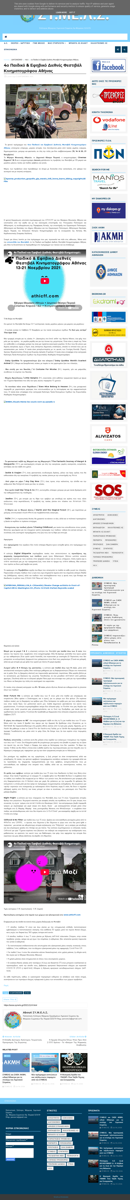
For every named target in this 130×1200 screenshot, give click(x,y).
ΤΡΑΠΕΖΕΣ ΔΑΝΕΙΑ (101, 561)
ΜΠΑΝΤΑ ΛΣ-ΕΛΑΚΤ (78, 43)
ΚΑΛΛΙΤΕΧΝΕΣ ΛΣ (99, 43)
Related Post (10, 1050)
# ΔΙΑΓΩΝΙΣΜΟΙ (16, 993)
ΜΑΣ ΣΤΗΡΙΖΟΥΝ (56, 43)
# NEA (27, 993)
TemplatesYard (61, 1197)
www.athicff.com (72, 915)
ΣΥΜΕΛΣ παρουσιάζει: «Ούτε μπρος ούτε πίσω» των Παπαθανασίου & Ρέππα (109, 640)
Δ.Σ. (6, 43)
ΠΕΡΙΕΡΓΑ (97, 540)
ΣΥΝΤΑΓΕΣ (108, 549)
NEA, (31, 76)
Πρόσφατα (96, 653)
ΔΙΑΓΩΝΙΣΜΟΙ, (23, 76)
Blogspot (74, 1197)
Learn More (61, 12)
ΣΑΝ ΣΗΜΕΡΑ (112, 544)
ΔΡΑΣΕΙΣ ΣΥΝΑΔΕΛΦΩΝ (103, 523)
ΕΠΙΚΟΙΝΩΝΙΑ (10, 49)
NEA (26, 60)
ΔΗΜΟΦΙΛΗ (108, 653)
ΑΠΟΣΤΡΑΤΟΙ (98, 515)
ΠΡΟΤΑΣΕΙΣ (98, 544)
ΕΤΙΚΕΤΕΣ (121, 653)
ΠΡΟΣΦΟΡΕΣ (111, 540)
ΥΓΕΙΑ (115, 561)
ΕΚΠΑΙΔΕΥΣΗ (99, 528)
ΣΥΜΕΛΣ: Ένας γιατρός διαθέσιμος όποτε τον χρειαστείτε (114, 617)
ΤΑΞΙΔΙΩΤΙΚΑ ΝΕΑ (101, 553)
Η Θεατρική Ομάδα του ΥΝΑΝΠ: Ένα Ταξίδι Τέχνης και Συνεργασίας (72, 1077)
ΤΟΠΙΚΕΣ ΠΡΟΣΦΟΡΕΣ (103, 557)
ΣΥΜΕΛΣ (96, 549)
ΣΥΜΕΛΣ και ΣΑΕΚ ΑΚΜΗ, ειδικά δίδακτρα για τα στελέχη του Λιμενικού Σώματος (14, 1078)
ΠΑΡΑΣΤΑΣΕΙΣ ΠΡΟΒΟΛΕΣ (104, 536)
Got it (72, 12)
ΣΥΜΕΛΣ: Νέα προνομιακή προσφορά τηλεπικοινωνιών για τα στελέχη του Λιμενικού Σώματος (113, 683)
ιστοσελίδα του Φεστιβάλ (18, 242)
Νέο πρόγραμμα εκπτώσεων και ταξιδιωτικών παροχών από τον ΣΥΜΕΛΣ (44, 1077)
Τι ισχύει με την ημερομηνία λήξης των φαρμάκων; (112, 627)
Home (6, 60)
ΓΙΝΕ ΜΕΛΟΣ (39, 43)
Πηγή (6, 985)
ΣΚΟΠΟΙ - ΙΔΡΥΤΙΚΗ (20, 43)
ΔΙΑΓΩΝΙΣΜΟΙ (16, 60)
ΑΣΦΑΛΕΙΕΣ (113, 515)
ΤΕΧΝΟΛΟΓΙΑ (117, 553)
